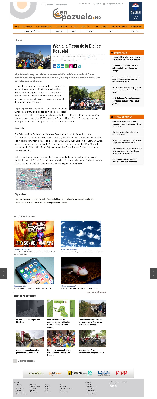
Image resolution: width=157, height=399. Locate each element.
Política (47, 385)
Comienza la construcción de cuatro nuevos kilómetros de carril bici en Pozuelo (91, 322)
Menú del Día (20, 388)
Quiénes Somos (92, 386)
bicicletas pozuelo (23, 199)
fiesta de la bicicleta (55, 199)
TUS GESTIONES (112, 31)
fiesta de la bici (39, 199)
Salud (46, 390)
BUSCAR (98, 4)
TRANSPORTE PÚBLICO (31, 31)
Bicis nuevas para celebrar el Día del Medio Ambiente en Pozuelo (59, 352)
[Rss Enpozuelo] (89, 4)
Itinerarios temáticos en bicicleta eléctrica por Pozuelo (91, 351)
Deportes (104, 26)
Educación (85, 26)
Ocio (19, 40)
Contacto (50, 4)
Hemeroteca (91, 390)
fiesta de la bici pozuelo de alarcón (79, 199)
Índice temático (91, 392)
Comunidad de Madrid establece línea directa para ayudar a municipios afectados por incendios (126, 123)
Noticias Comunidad (44, 26)
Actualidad (27, 26)
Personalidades (35, 386)
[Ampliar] (33, 68)
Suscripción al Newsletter (114, 4)
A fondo (47, 386)
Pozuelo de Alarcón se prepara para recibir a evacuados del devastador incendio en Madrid (126, 90)
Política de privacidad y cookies (118, 382)
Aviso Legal (113, 383)
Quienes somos (61, 4)
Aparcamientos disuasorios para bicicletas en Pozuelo (27, 351)
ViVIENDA (59, 31)
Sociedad (33, 385)
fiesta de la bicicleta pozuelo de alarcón (51, 203)
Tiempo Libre (20, 392)
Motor (47, 388)
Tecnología (33, 392)
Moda (61, 390)
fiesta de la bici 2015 (24, 203)
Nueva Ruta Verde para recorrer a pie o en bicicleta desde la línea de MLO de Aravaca (58, 323)
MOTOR (73, 31)
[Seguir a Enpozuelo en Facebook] (80, 4)
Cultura (95, 26)
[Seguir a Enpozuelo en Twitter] (82, 4)
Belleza (32, 390)
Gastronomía (62, 26)
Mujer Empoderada (119, 26)
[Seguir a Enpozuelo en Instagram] (86, 4)
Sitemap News (91, 394)
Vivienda (47, 392)
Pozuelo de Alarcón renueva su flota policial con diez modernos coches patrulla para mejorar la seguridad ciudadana (127, 151)
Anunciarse (90, 388)
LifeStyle (74, 26)
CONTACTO (134, 31)
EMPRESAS (89, 31)
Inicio (17, 27)
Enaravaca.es (136, 26)
